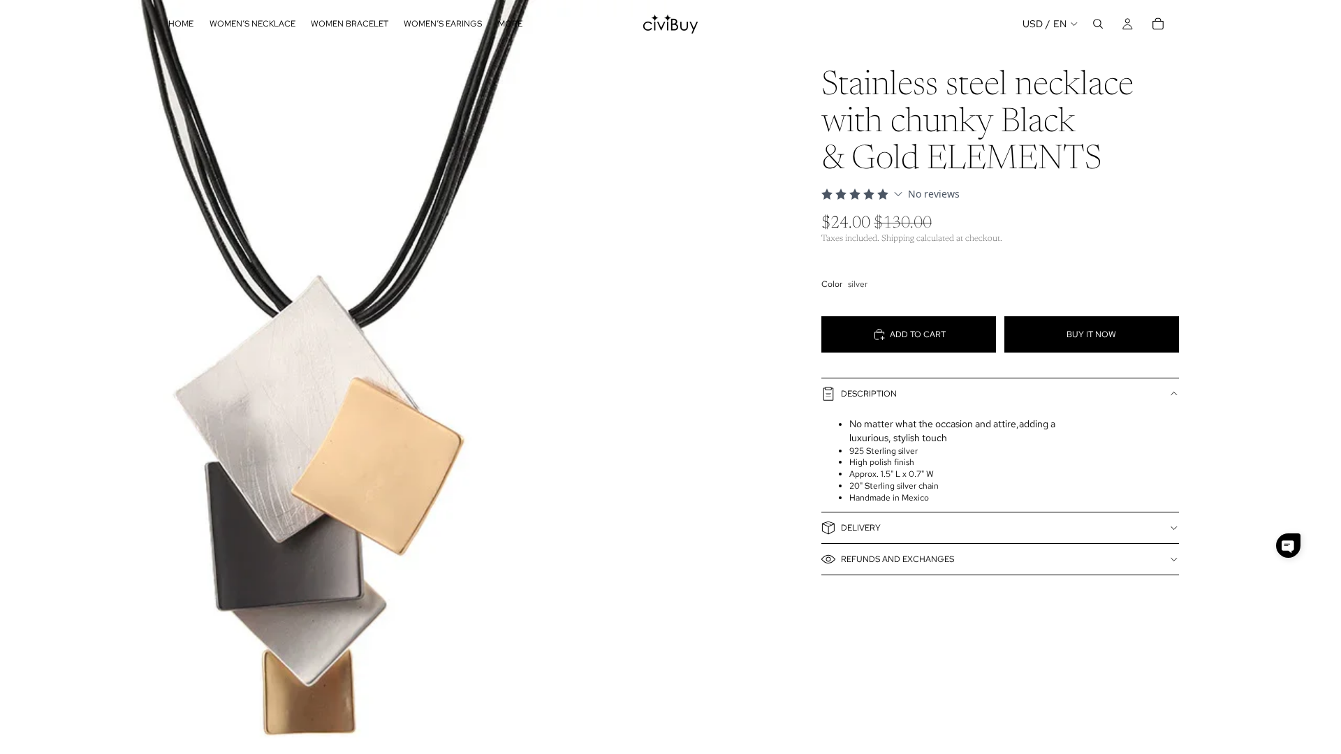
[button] (1288, 545)
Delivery (861, 527)
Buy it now (1091, 334)
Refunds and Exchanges (897, 559)
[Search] (1098, 23)
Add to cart (918, 334)
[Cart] (1158, 23)
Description (869, 393)
